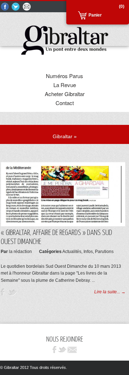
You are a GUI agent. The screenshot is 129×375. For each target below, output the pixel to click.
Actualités (71, 251)
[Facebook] (5, 7)
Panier (95, 15)
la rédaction (20, 251)
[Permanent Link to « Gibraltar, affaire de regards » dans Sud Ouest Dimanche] (63, 221)
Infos (88, 251)
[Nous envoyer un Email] (27, 7)
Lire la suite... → (109, 291)
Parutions (104, 251)
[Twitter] (16, 7)
